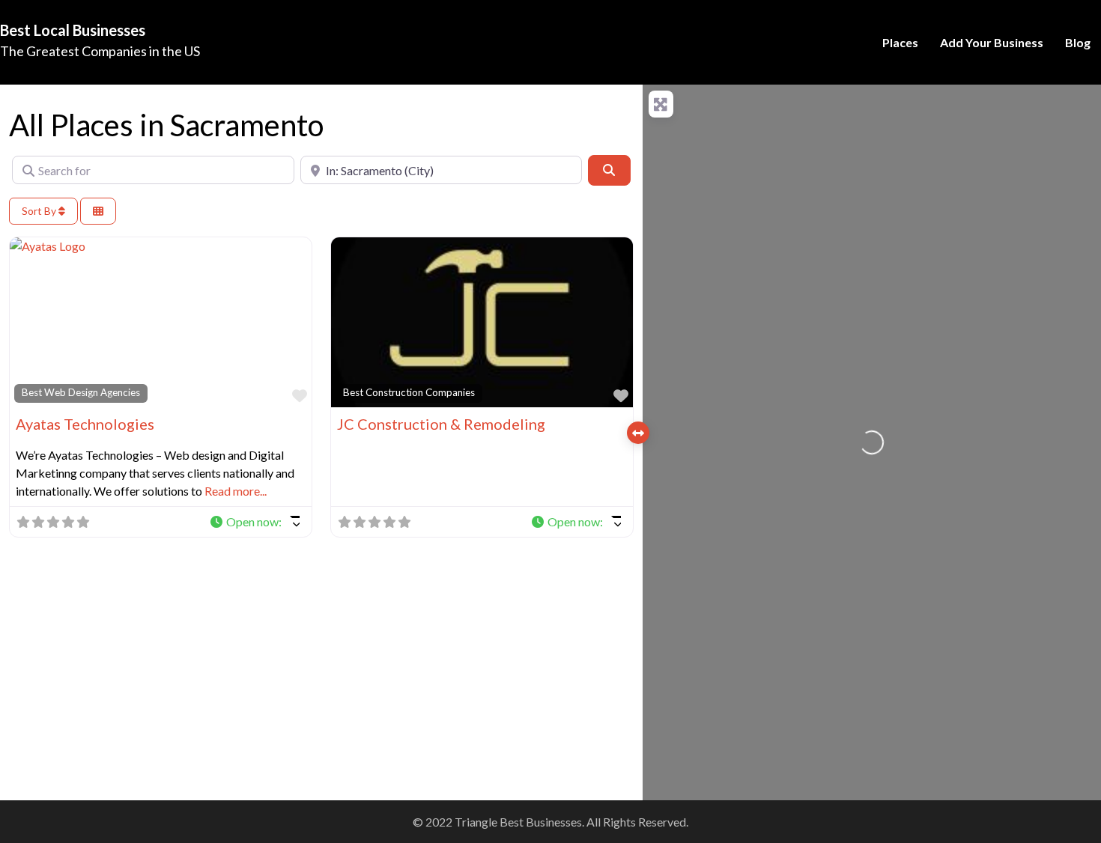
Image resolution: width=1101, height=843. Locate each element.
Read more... (235, 491)
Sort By (40, 210)
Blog (1078, 42)
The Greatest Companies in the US (100, 51)
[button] (254, 522)
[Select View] (98, 211)
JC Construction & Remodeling (441, 424)
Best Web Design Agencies (81, 392)
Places (900, 42)
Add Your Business (991, 42)
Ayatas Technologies (85, 424)
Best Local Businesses (72, 30)
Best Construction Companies (409, 392)
